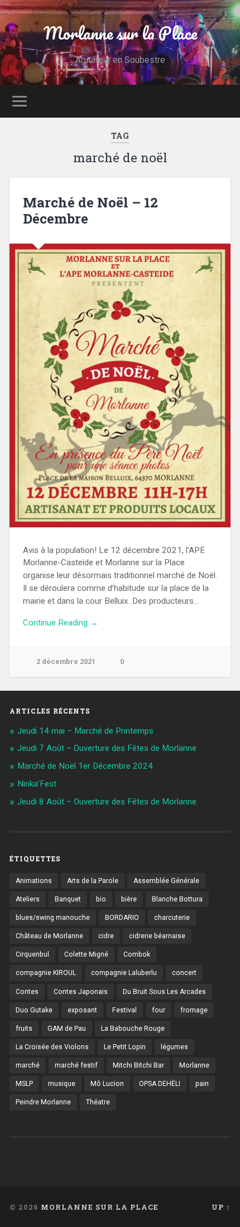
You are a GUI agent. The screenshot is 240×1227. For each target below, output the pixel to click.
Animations (34, 881)
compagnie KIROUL (46, 973)
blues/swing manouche (53, 918)
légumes (174, 1047)
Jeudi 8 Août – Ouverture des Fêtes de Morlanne (106, 802)
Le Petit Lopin (125, 1047)
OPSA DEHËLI (159, 1084)
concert (184, 973)
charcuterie (172, 918)
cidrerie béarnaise (157, 936)
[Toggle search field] (221, 101)
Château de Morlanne (49, 936)
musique (61, 1084)
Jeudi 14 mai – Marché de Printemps (85, 731)
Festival (124, 1010)
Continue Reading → (60, 623)
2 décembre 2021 (65, 661)
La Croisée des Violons (52, 1047)
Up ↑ (221, 1206)
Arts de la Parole (92, 881)
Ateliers (28, 899)
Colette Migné (86, 954)
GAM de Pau (66, 1028)
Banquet (68, 899)
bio (101, 899)
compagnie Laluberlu (124, 973)
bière (129, 899)
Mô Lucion (107, 1084)
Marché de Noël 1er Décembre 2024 (85, 766)
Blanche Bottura (177, 899)
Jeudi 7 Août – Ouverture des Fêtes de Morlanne (106, 748)
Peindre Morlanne (43, 1102)
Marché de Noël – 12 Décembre (90, 210)
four (158, 1010)
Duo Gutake (34, 1010)
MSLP (24, 1084)
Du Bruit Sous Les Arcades (164, 992)
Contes (27, 992)
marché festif (76, 1065)
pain (202, 1084)
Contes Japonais (81, 992)
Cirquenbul (32, 954)
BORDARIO (122, 918)
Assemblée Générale (166, 881)
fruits (24, 1028)
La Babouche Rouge (133, 1028)
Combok (136, 954)
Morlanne (194, 1065)
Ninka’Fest (36, 784)
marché (28, 1065)
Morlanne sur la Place (120, 33)
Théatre (98, 1102)
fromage (194, 1010)
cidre (106, 936)
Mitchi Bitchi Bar (138, 1065)
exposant (82, 1010)
